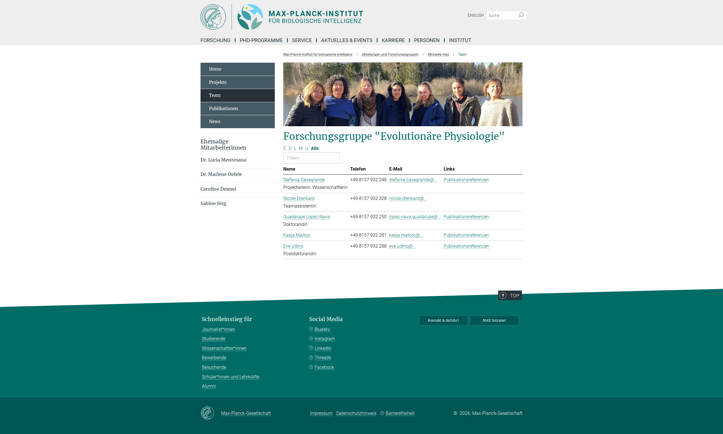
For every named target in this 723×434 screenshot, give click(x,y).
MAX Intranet (494, 320)
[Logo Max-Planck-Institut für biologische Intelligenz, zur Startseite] (306, 17)
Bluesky (322, 329)
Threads (323, 357)
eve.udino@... (402, 246)
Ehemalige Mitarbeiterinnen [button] (224, 144)
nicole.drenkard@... (408, 198)
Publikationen (223, 108)
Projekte (218, 82)
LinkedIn (323, 348)
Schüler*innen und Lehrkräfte (230, 377)
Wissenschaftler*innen (224, 348)
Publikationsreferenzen (466, 179)
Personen (427, 40)
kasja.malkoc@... (406, 235)
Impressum (321, 413)
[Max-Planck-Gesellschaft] (211, 413)
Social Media (326, 319)
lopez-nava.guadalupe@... (415, 216)
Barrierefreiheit (400, 413)
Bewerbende (214, 357)
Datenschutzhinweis (356, 413)
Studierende (213, 338)
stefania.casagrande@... (413, 179)
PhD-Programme (261, 40)
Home (215, 69)
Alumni (209, 386)
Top (514, 295)
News (215, 121)
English (476, 15)
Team (215, 95)
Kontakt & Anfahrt (443, 320)
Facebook (324, 367)
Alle (315, 148)
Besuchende (214, 367)
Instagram (325, 338)
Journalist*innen (218, 329)
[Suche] (521, 15)
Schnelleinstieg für (227, 319)
